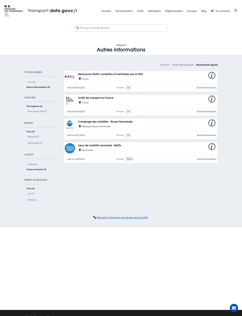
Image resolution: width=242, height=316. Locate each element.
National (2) (33, 136)
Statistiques (154, 11)
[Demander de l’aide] (234, 308)
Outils (140, 11)
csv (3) (31, 193)
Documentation (124, 11)
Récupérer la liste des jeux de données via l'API (122, 217)
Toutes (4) (32, 164)
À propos (192, 11)
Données (106, 11)
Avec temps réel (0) (37, 111)
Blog (203, 11)
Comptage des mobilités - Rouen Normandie (105, 122)
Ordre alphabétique (183, 64)
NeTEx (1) (32, 199)
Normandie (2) (35, 142)
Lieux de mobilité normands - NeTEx (99, 145)
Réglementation (174, 11)
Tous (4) (31, 81)
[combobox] (121, 28)
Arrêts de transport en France (95, 98)
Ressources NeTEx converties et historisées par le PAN (110, 74)
